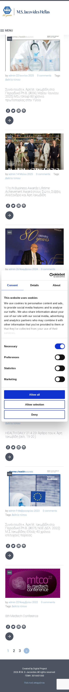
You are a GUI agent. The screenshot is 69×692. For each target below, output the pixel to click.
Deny (34, 414)
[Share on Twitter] (13, 111)
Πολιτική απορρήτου (34, 683)
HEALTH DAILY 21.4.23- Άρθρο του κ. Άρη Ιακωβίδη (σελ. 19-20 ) (33, 434)
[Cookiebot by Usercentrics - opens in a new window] (49, 275)
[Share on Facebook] (8, 111)
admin (12, 75)
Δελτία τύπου (12, 79)
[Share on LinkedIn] (18, 111)
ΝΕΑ (9, 39)
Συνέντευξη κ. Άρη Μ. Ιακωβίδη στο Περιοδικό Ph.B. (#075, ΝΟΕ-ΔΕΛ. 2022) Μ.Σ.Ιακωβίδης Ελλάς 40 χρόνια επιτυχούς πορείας (32, 530)
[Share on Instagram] (24, 111)
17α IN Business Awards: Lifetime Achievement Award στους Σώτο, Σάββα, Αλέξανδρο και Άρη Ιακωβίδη (33, 191)
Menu (8, 30)
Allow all (34, 394)
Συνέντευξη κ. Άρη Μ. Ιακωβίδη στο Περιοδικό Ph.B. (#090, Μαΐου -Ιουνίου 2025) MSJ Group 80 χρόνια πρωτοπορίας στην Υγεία (32, 95)
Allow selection (34, 404)
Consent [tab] (12, 285)
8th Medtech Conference (21, 616)
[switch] (60, 357)
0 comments (44, 75)
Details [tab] (34, 285)
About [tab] (57, 285)
